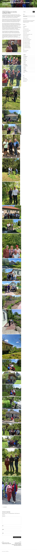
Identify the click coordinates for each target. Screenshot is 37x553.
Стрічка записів (25, 78)
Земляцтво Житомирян (26, 35)
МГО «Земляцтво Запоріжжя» (26, 46)
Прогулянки (24, 63)
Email (3, 529)
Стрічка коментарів (25, 79)
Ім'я (3, 525)
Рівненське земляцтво (25, 50)
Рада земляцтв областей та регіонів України (15, 3)
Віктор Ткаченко (24, 58)
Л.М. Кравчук (24, 59)
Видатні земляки (24, 57)
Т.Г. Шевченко (25, 65)
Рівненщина (25, 64)
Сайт (3, 533)
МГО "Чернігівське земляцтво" (26, 43)
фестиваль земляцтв (25, 71)
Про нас (28, 22)
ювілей (24, 72)
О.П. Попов (24, 61)
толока (24, 70)
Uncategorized (24, 26)
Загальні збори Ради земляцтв (26, 30)
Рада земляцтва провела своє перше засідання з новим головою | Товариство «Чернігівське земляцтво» (29, 21)
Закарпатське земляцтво (26, 31)
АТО (24, 55)
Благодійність (25, 56)
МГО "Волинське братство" (26, 38)
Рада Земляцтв (25, 51)
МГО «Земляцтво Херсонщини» (27, 47)
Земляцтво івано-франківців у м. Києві (27, 34)
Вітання (24, 27)
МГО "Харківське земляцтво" (26, 42)
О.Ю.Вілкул (24, 62)
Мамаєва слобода (25, 60)
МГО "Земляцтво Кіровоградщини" (27, 39)
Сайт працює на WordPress (5, 551)
